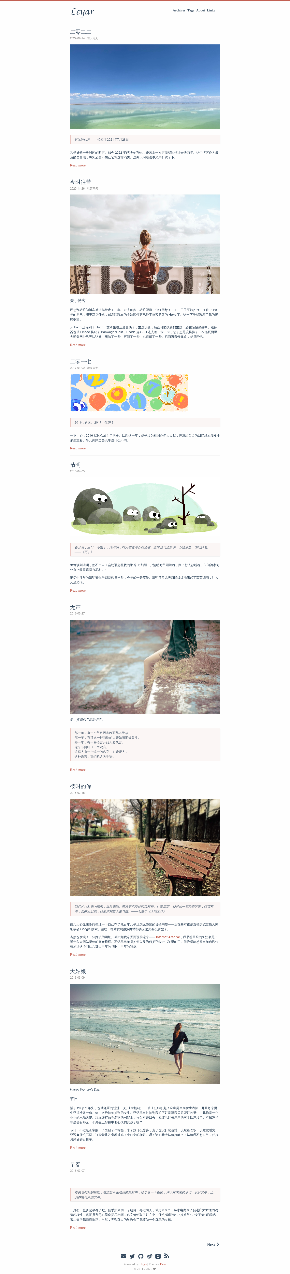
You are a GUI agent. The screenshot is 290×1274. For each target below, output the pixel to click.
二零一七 (80, 362)
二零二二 (80, 32)
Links (211, 10)
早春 (75, 1164)
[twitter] (132, 1257)
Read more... (79, 165)
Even (163, 1264)
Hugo (143, 1264)
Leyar (82, 11)
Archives (179, 10)
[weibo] (149, 1257)
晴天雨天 (92, 38)
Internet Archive (168, 937)
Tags (190, 10)
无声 (75, 607)
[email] (123, 1256)
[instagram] (158, 1257)
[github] (141, 1257)
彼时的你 (80, 786)
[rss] (167, 1257)
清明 (75, 465)
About (200, 10)
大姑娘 (78, 971)
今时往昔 (80, 182)
